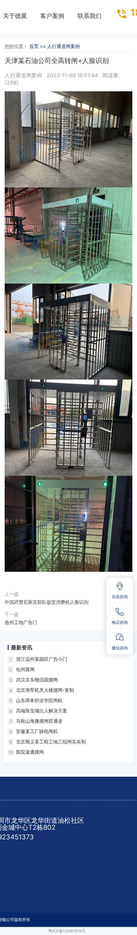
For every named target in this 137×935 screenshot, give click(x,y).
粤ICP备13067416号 (66, 930)
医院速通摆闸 (30, 752)
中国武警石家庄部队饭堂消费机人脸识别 (46, 602)
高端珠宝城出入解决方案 (41, 710)
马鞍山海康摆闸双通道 (39, 721)
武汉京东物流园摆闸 (37, 679)
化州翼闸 (25, 669)
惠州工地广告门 (21, 622)
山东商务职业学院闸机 (39, 700)
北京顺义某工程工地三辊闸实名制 (51, 741)
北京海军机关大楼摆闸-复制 (45, 690)
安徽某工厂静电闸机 (37, 731)
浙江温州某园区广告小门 (41, 659)
